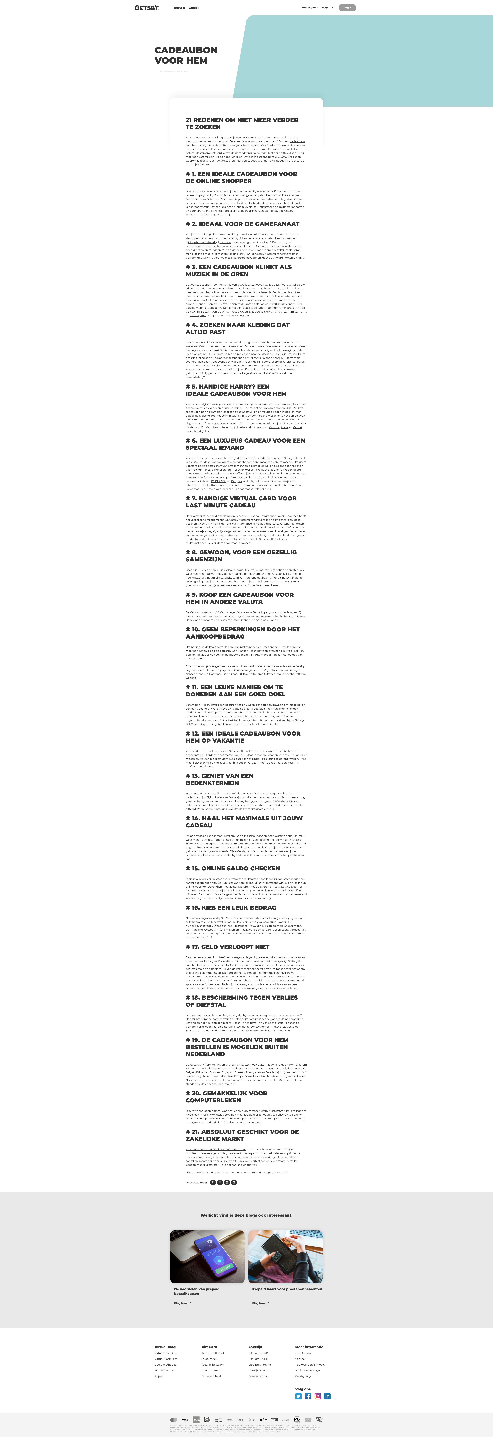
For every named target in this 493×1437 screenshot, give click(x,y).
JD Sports (289, 361)
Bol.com (211, 199)
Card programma (259, 1364)
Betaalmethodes (165, 1364)
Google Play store (244, 246)
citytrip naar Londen (267, 620)
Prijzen (159, 1376)
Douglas (236, 481)
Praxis (284, 427)
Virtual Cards (309, 7)
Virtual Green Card (166, 1353)
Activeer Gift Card (213, 1353)
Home (158, 71)
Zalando (267, 357)
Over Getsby (303, 1353)
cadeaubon (297, 141)
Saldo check (209, 1358)
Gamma (274, 427)
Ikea (292, 411)
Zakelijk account (258, 1370)
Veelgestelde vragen (308, 1370)
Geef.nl (274, 724)
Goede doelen (211, 1370)
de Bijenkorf (223, 469)
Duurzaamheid (211, 1376)
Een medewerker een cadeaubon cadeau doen (216, 1149)
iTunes (271, 300)
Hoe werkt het (164, 1370)
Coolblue (226, 199)
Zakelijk (194, 7)
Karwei (297, 427)
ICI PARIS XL (218, 481)
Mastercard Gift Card (208, 152)
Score (275, 361)
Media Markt (236, 253)
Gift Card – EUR (258, 1353)
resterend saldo (201, 976)
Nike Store (263, 361)
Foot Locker (218, 361)
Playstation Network (202, 242)
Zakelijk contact (258, 1376)
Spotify (222, 303)
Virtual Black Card (166, 1358)
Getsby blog (303, 1376)
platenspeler (198, 315)
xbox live (225, 242)
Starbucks (225, 577)
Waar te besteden (213, 1364)
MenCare (253, 473)
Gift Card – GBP (258, 1358)
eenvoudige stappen (235, 1118)
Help (325, 7)
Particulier (178, 7)
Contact (300, 1358)
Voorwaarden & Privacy (310, 1364)
